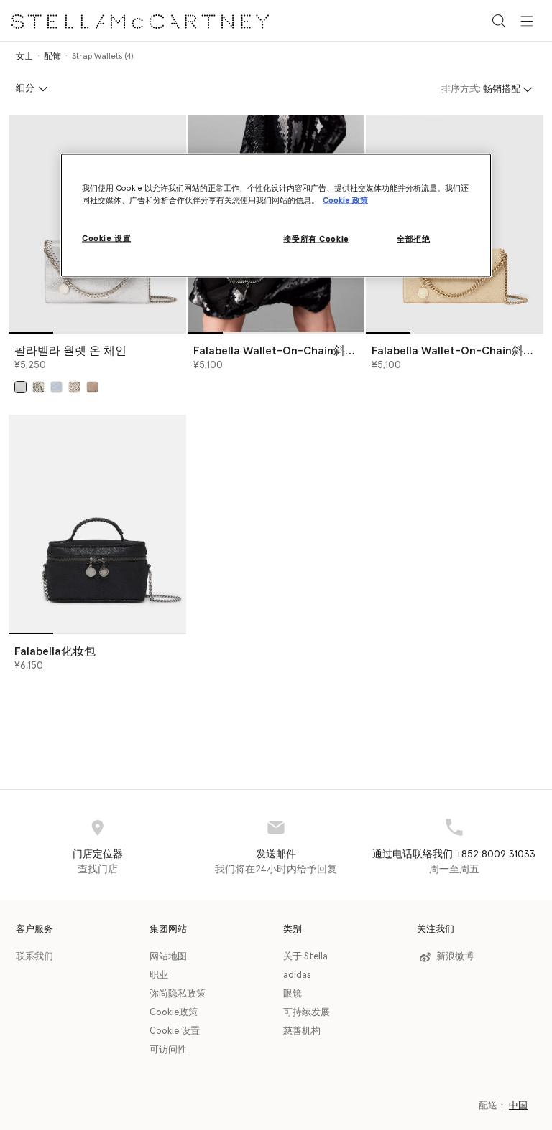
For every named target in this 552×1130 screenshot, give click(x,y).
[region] (276, 216)
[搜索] (498, 20)
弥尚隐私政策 (178, 994)
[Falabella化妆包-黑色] (97, 523)
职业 (159, 975)
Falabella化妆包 (55, 651)
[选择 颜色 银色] (20, 387)
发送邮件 (276, 854)
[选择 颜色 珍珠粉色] (92, 387)
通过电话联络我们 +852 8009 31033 (453, 854)
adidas (297, 975)
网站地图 (168, 956)
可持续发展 (306, 1012)
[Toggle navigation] (526, 20)
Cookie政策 (174, 1012)
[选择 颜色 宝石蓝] (56, 387)
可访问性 (168, 1050)
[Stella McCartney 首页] (140, 20)
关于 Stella (305, 956)
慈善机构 (302, 1031)
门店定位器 (98, 854)
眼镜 (292, 994)
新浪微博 (455, 956)
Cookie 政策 (345, 200)
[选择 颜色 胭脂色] (74, 387)
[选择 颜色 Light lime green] (38, 387)
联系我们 (34, 956)
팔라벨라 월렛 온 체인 (70, 351)
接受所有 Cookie (316, 239)
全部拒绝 (413, 239)
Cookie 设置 (175, 1031)
